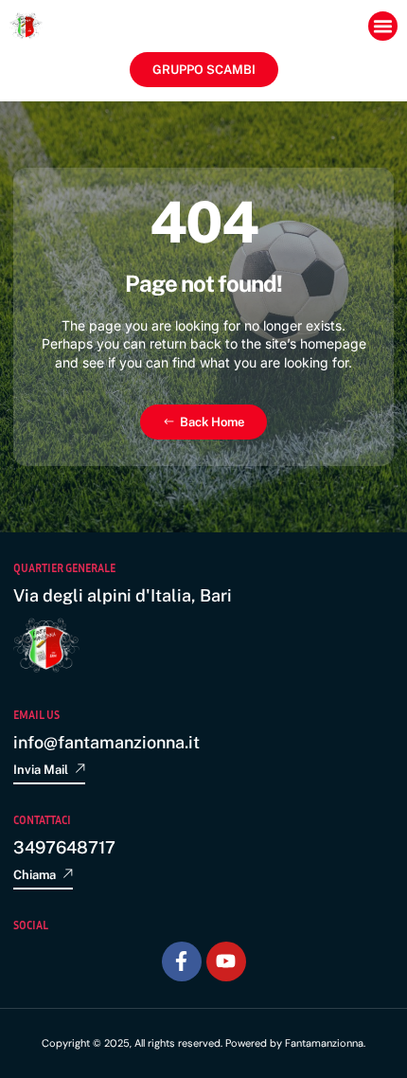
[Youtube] (226, 961)
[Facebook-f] (182, 961)
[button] (383, 26)
